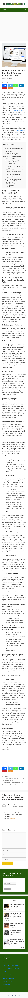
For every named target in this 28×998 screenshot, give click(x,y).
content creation (20, 130)
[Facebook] (4, 85)
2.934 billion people (16, 110)
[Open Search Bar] (26, 10)
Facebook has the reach (12, 153)
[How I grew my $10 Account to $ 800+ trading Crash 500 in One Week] (6, 916)
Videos (5, 988)
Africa (4, 962)
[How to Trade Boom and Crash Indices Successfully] (6, 908)
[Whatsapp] (15, 85)
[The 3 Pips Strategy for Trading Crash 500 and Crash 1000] (6, 943)
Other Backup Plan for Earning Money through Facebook (14, 180)
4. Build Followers (11, 165)
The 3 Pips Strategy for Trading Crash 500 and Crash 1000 (17, 941)
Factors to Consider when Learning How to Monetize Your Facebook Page (15, 176)
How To (6, 776)
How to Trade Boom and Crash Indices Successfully (17, 906)
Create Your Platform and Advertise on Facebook (16, 184)
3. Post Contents (11, 163)
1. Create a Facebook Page (12, 160)
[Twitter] (10, 85)
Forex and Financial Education (11, 965)
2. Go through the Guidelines (13, 161)
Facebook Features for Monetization (16, 169)
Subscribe (6, 879)
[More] (10, 88)
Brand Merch (11, 182)
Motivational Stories (8, 978)
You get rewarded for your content (15, 154)
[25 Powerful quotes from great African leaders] (6, 934)
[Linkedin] (21, 85)
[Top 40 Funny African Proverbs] (6, 927)
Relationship (6, 984)
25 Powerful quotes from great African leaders (15, 932)
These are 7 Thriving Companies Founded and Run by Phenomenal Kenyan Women (12, 785)
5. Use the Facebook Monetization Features (15, 167)
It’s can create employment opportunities (12, 150)
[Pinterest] (4, 88)
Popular (14, 900)
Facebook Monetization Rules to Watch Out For (14, 172)
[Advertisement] (14, 26)
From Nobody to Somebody (11, 968)
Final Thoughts (10, 186)
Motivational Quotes (9, 975)
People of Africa (7, 981)
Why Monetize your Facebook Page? (13, 148)
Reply (5, 822)
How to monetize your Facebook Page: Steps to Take (12, 157)
